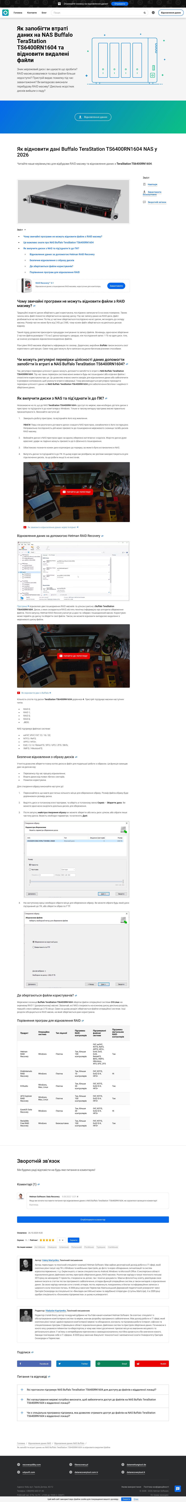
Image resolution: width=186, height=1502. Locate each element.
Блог (44, 12)
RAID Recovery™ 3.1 (45, 283)
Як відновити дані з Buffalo (35, 693)
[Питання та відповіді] (48, 1376)
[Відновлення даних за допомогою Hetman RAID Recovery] (101, 536)
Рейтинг (34, 1240)
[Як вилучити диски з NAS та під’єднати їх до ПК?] (105, 399)
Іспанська (64, 1247)
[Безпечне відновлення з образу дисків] (75, 757)
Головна (18, 12)
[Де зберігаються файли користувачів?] (75, 995)
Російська (89, 1247)
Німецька (52, 1247)
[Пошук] (145, 13)
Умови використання (131, 1487)
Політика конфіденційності (156, 1487)
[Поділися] (31, 1352)
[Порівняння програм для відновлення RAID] (82, 1021)
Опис (136, 1499)
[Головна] (5, 12)
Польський (76, 1247)
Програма (22, 606)
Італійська (113, 1247)
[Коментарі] (37, 1184)
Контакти (32, 12)
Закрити (126, 1499)
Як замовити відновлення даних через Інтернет (52, 527)
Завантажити (116, 286)
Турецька (101, 1247)
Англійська (40, 1247)
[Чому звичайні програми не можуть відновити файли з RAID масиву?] (33, 306)
